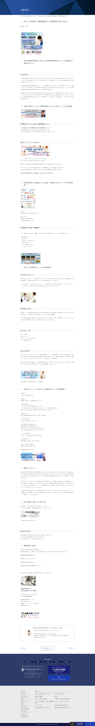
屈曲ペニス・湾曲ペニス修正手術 (41, 698)
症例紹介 (22, 703)
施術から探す (23, 693)
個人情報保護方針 (24, 716)
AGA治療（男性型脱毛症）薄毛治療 (61, 705)
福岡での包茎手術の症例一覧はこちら (28, 555)
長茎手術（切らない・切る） (60, 694)
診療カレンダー (72, 724)
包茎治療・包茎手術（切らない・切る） (42, 694)
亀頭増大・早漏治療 (38, 696)
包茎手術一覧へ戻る (46, 648)
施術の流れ (23, 701)
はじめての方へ (23, 691)
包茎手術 (26, 26)
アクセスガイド (31, 676)
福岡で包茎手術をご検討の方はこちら (28, 562)
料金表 (22, 698)
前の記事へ (24, 648)
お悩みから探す (23, 696)
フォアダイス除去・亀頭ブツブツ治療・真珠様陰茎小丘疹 (44, 702)
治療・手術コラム (24, 711)
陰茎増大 (56, 696)
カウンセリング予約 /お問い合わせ (90, 724)
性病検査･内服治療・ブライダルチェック (42, 707)
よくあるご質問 (23, 706)
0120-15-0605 (60, 670)
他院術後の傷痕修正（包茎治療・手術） (62, 707)
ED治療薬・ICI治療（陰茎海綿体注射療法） (62, 698)
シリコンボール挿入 (38, 705)
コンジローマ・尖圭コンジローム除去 (61, 701)
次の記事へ (71, 648)
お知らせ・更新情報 (24, 708)
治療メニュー (37, 691)
